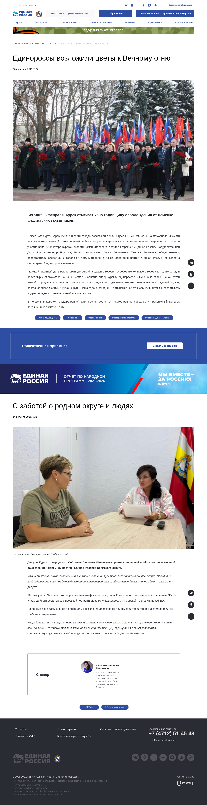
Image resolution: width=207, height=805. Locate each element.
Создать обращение (165, 345)
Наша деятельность (70, 22)
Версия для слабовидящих (180, 5)
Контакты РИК (25, 736)
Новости (52, 43)
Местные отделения (102, 22)
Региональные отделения (118, 729)
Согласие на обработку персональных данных (38, 794)
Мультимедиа (155, 22)
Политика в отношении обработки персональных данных (44, 791)
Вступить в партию (183, 22)
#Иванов (72, 318)
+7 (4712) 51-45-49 (171, 733)
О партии (17, 22)
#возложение (95, 318)
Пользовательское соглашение (30, 785)
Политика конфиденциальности (30, 788)
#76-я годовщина (48, 318)
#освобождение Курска (157, 318)
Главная (17, 43)
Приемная (130, 22)
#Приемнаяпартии (115, 707)
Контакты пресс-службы (74, 736)
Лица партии (41, 22)
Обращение (116, 13)
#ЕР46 (89, 707)
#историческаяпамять (123, 318)
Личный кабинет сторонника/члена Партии (165, 13)
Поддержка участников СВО (103, 30)
